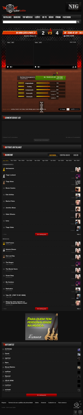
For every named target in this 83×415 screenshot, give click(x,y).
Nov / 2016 (21, 160)
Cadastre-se (52, 402)
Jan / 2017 (5, 160)
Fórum (58, 17)
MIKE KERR (70, 36)
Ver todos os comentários (73, 137)
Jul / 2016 (53, 160)
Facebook (67, 17)
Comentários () (13, 117)
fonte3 (17, 109)
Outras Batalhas (13, 147)
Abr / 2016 (76, 160)
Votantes (9, 344)
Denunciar (75, 67)
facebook (75, 414)
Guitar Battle (14, 8)
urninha (13, 109)
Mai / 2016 (69, 160)
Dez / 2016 (13, 160)
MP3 (13, 42)
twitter (80, 414)
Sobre (37, 402)
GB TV (44, 17)
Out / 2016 (29, 160)
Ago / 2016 (45, 160)
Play (8, 67)
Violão (75, 155)
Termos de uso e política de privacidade (20, 402)
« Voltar (5, 234)
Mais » (79, 234)
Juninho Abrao (29, 36)
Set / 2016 (37, 160)
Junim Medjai (28, 109)
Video (8, 42)
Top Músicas (28, 17)
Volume (11, 67)
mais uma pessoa (41, 109)
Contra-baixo (65, 155)
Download (73, 67)
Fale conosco (62, 402)
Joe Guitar (22, 109)
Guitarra (52, 155)
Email (68, 109)
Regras (4, 402)
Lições (37, 17)
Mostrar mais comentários (41, 140)
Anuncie (43, 402)
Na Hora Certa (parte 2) (25, 32)
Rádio (51, 17)
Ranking (17, 17)
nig (73, 7)
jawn (34, 109)
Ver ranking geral (41, 234)
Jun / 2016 (61, 160)
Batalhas (7, 17)
